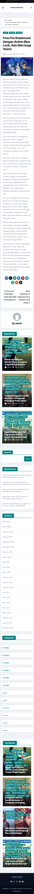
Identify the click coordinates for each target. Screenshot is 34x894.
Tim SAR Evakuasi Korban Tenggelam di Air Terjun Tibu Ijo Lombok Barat (16, 505)
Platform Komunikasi (12, 389)
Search (7, 452)
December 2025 (8, 542)
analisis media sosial (12, 377)
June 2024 (6, 598)
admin (10, 54)
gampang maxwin (11, 347)
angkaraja (5, 708)
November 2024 (8, 587)
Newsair (27, 888)
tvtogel (4, 700)
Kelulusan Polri (10, 386)
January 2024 (7, 623)
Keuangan (8, 422)
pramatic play (26, 389)
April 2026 (6, 522)
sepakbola (8, 353)
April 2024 (6, 608)
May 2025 (6, 562)
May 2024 (6, 603)
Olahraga (14, 350)
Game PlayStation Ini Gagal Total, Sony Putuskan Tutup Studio (24, 297)
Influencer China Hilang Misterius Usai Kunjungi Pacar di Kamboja (15, 490)
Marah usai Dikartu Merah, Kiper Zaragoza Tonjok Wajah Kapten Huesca (16, 363)
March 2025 (6, 572)
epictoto (5, 715)
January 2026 (7, 537)
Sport (7, 355)
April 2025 (6, 567)
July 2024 (5, 593)
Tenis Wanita (16, 818)
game (5, 33)
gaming (19, 33)
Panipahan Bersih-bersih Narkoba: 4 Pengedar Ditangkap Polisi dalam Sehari (17, 400)
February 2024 (7, 618)
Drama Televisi (15, 341)
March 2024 (6, 613)
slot (24, 353)
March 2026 (6, 527)
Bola (6, 341)
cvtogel (4, 723)
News (7, 350)
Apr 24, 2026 (19, 403)
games (12, 33)
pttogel (4, 693)
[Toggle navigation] (3, 7)
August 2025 (7, 557)
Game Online (9, 344)
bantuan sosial (26, 414)
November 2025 (8, 547)
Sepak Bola (23, 350)
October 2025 (7, 552)
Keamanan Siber (24, 347)
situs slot (18, 353)
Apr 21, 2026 (19, 440)
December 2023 (8, 628)
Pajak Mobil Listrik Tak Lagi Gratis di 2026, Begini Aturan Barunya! (16, 434)
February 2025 (7, 577)
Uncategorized (24, 425)
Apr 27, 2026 (19, 367)
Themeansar (17, 891)
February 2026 (7, 532)
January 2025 (7, 582)
